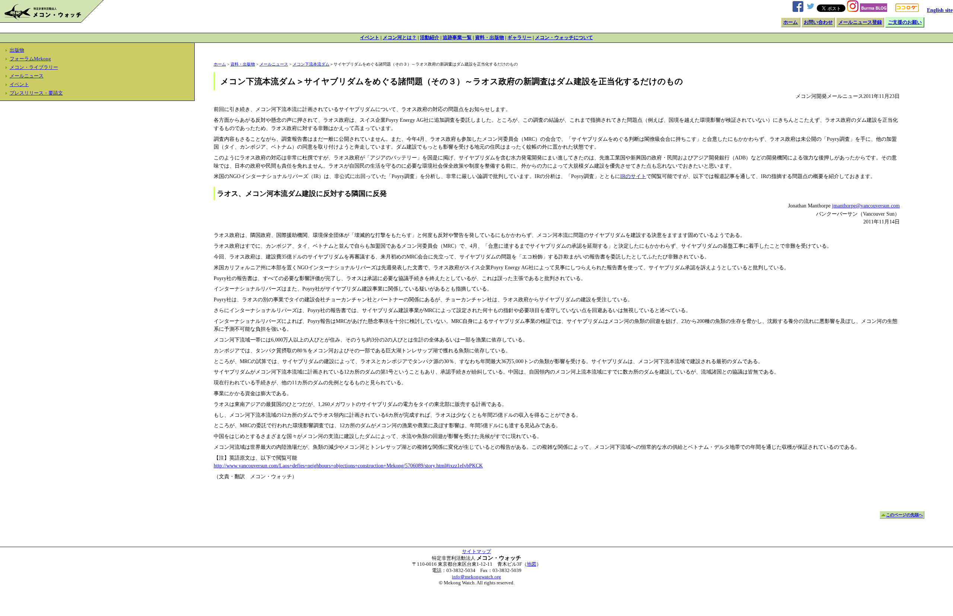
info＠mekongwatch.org (476, 577)
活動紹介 (429, 37)
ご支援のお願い (905, 22)
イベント (369, 37)
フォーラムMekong (30, 58)
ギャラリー (519, 37)
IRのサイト (633, 176)
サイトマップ (476, 551)
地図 (531, 564)
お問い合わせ (818, 22)
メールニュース (27, 76)
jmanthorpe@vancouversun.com (866, 206)
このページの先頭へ (904, 515)
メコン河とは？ (400, 37)
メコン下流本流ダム (311, 64)
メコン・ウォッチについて (564, 37)
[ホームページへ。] (51, 21)
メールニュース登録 (860, 22)
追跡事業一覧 (457, 37)
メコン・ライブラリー (34, 67)
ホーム (790, 22)
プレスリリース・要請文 (36, 93)
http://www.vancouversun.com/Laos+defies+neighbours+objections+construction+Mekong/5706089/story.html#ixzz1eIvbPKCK (348, 466)
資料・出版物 (489, 37)
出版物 (17, 50)
